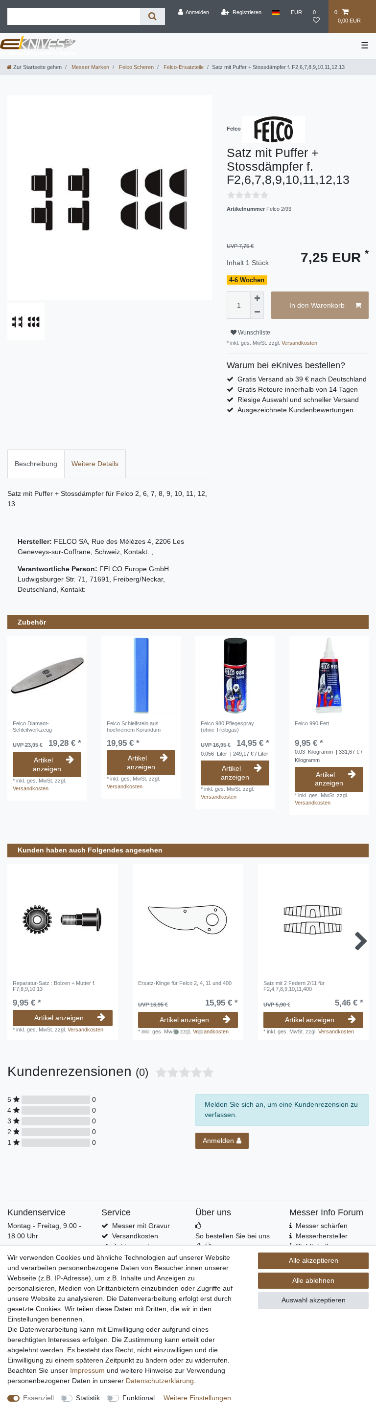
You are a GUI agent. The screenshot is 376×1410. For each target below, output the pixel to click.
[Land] (276, 12)
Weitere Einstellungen (197, 1398)
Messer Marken (89, 67)
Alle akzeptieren (313, 1260)
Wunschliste (253, 332)
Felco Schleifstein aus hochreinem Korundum (134, 726)
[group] (235, 675)
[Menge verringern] (257, 312)
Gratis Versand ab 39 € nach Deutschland (302, 379)
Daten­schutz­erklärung (160, 1381)
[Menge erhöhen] (257, 298)
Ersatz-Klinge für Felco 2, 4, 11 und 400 (185, 983)
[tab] (36, 463)
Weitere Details (94, 464)
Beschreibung (36, 464)
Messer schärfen (322, 1226)
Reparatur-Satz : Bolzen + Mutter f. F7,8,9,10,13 (54, 986)
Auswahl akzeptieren (314, 1300)
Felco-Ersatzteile (183, 67)
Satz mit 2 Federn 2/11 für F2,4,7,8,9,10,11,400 (294, 986)
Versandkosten (298, 343)
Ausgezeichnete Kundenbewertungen (295, 410)
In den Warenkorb (317, 305)
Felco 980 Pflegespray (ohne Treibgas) (227, 726)
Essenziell (38, 1398)
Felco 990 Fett (312, 723)
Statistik (88, 1398)
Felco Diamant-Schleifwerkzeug (32, 726)
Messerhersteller (322, 1236)
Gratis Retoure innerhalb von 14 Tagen (297, 389)
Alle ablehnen (313, 1280)
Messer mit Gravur (141, 1226)
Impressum (87, 1370)
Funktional (138, 1398)
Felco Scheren (136, 67)
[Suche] (152, 16)
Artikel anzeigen (47, 764)
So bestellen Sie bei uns (232, 1236)
